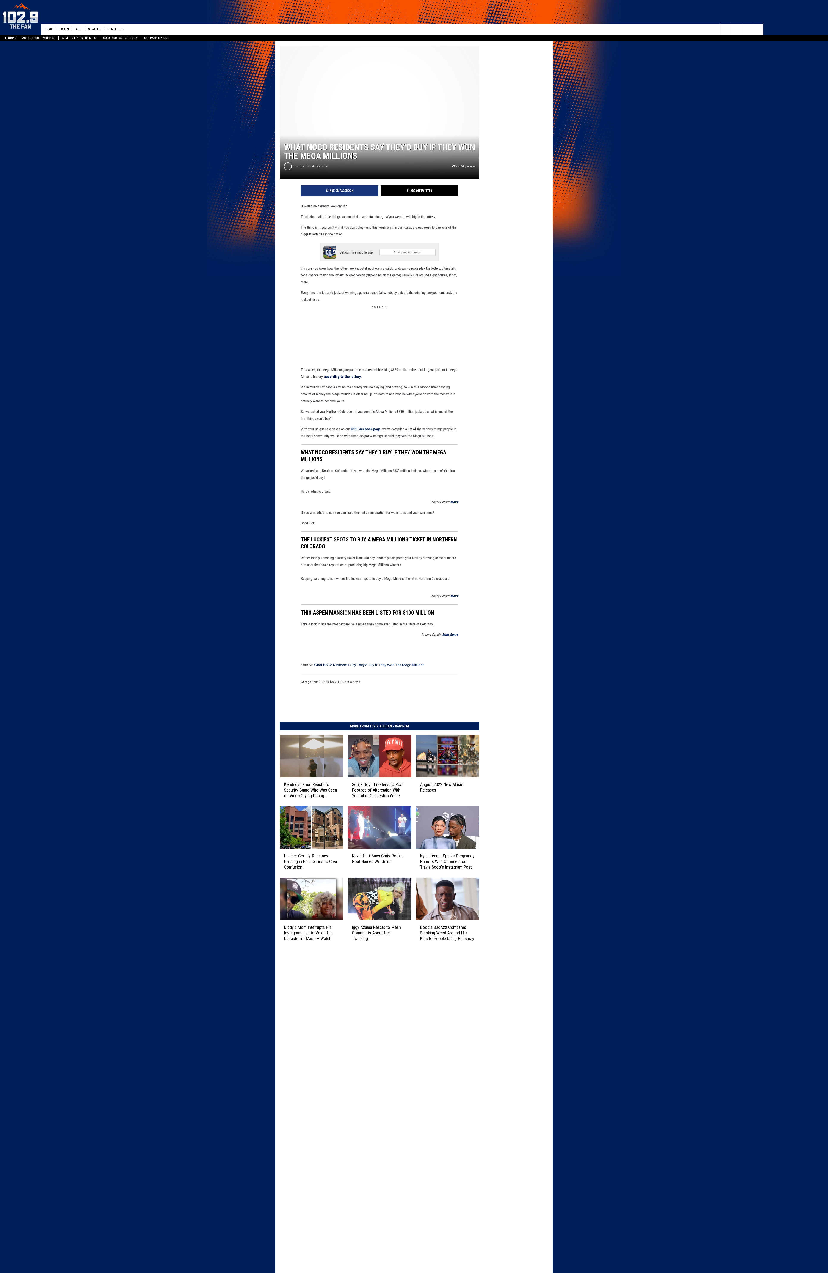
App (78, 29)
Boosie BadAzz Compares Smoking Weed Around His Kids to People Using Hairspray (447, 932)
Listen (64, 29)
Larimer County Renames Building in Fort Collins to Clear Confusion (311, 861)
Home (48, 29)
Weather (94, 29)
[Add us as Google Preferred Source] (736, 29)
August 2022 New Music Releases (441, 787)
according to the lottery (342, 376)
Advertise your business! (79, 38)
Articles (323, 682)
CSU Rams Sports (156, 38)
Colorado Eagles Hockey (120, 38)
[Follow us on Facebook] (747, 29)
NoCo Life (336, 682)
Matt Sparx (450, 635)
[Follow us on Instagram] (758, 29)
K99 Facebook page (366, 429)
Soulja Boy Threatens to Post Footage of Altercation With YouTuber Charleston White (378, 790)
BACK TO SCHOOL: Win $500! (38, 38)
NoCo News (352, 682)
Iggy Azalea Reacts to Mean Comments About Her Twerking (376, 932)
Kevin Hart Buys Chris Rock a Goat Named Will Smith (377, 858)
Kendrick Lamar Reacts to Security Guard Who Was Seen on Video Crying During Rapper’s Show (310, 790)
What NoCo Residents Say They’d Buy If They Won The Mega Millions (369, 665)
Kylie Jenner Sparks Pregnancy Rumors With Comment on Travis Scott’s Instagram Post (447, 861)
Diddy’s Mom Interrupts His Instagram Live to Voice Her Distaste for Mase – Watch (308, 932)
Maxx (296, 166)
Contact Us (116, 29)
